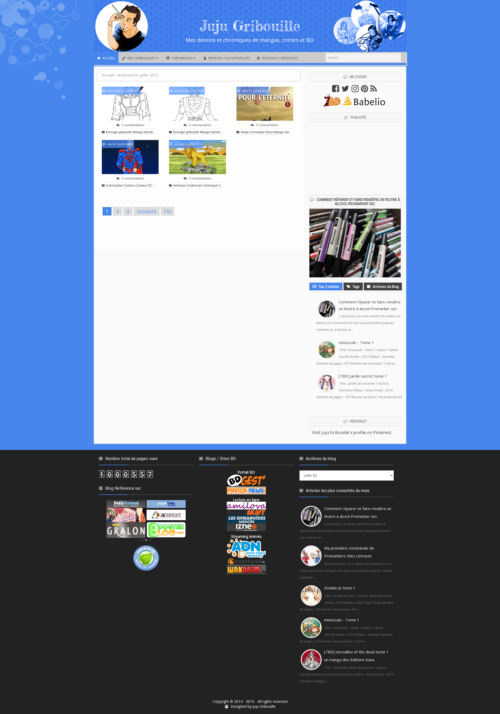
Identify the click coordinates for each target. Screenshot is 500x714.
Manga (138, 132)
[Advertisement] (198, 234)
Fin (167, 211)
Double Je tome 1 (339, 587)
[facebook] (336, 90)
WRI (150, 540)
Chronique (257, 132)
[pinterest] (365, 90)
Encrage (112, 132)
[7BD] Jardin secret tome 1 (363, 376)
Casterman (194, 185)
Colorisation (114, 185)
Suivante (146, 211)
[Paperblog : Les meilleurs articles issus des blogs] (166, 503)
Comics (129, 185)
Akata (245, 132)
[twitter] (346, 90)
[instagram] (356, 90)
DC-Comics (156, 185)
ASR (142, 540)
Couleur (141, 185)
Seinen (289, 132)
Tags (356, 286)
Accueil (108, 75)
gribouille (125, 132)
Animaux (179, 185)
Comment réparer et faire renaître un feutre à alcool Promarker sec (358, 202)
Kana (269, 132)
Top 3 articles (328, 286)
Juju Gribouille (264, 706)
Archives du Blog (385, 286)
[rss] (374, 90)
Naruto (148, 132)
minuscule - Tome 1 (356, 342)
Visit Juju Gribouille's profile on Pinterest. (352, 432)
